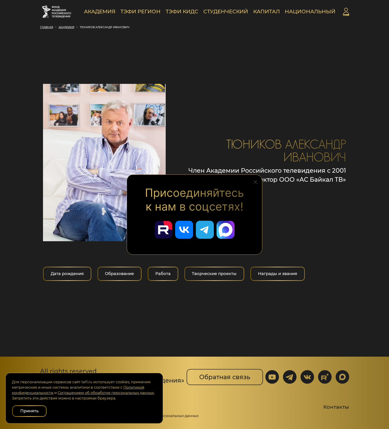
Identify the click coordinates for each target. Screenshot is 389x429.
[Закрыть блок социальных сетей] (255, 181)
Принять (29, 410)
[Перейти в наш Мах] (226, 230)
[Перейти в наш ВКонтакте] (184, 230)
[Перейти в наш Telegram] (205, 230)
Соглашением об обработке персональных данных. (106, 393)
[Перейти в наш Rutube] (163, 230)
